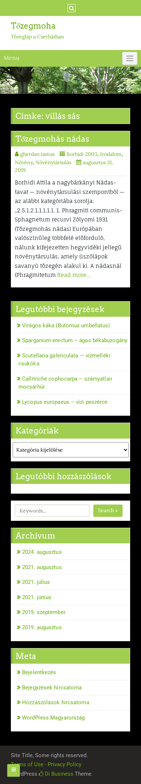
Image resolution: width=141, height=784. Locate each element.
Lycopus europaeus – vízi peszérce (64, 402)
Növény (24, 162)
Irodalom (110, 154)
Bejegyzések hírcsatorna (52, 687)
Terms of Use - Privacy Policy (46, 764)
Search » (108, 510)
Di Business (58, 774)
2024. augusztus (42, 552)
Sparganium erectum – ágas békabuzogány (74, 340)
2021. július (36, 582)
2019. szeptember (43, 612)
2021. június (36, 597)
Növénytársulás (53, 162)
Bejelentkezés (39, 672)
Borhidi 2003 (82, 154)
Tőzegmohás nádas (52, 139)
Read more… (74, 274)
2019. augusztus (42, 627)
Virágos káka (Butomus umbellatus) (66, 325)
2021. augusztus (42, 567)
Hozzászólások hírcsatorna (55, 702)
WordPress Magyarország (53, 717)
